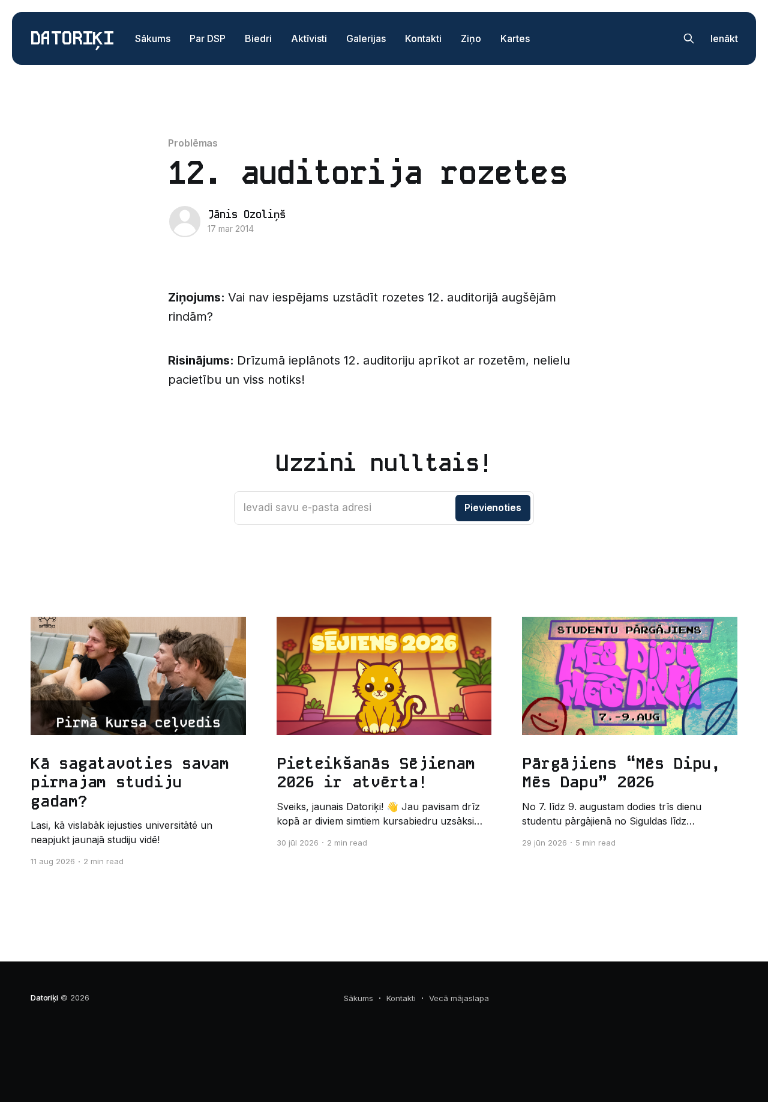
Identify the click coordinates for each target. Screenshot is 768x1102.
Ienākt (724, 38)
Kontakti (423, 38)
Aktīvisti (309, 38)
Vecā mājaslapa (459, 998)
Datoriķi (71, 38)
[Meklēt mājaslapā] (688, 38)
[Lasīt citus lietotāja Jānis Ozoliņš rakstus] (185, 221)
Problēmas (193, 143)
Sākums (152, 38)
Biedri (258, 38)
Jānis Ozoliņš (247, 214)
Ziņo (471, 38)
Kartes (515, 38)
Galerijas (366, 38)
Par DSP (208, 38)
